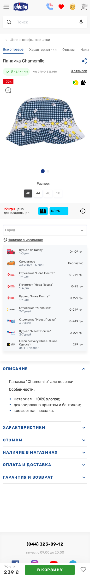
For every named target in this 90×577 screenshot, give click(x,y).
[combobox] (45, 230)
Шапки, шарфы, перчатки (29, 40)
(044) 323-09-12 (45, 544)
